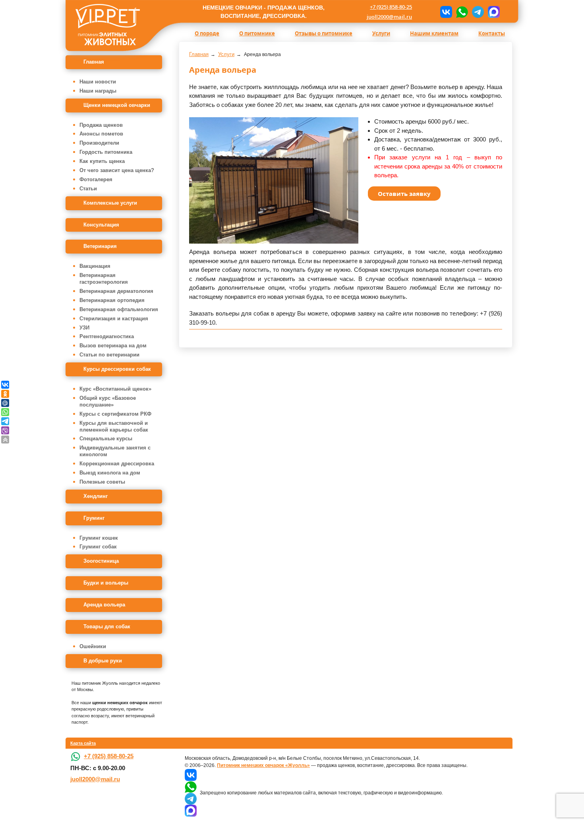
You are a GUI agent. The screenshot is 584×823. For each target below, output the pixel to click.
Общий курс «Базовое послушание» (107, 401)
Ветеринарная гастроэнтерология (103, 278)
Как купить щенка (102, 161)
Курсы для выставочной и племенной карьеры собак (113, 426)
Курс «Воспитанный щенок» (115, 389)
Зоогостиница (101, 561)
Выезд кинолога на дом (109, 473)
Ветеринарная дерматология (116, 291)
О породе (207, 33)
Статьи (88, 189)
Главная (93, 62)
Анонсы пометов (101, 134)
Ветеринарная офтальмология (118, 309)
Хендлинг (95, 496)
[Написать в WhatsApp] (462, 12)
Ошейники (92, 646)
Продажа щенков (101, 125)
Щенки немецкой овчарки (116, 105)
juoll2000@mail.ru (389, 16)
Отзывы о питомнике (323, 33)
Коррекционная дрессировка (116, 464)
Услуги (381, 33)
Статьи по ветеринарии (109, 355)
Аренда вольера (104, 605)
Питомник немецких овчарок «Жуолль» (263, 765)
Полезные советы (102, 482)
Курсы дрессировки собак (117, 369)
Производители (99, 143)
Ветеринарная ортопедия (112, 300)
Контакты (491, 33)
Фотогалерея (95, 179)
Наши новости (97, 82)
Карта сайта (83, 743)
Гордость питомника (105, 152)
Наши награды (97, 91)
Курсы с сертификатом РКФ (115, 414)
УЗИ (84, 328)
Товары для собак (106, 626)
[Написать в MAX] (494, 12)
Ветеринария (100, 246)
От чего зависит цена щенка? (116, 170)
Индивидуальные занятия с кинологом (115, 451)
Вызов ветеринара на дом (113, 346)
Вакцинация (94, 266)
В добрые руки (102, 661)
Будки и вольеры (105, 583)
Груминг (93, 518)
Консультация (101, 225)
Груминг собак (98, 547)
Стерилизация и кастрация (113, 318)
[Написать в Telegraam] (478, 12)
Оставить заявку (404, 194)
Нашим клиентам (434, 33)
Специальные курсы (105, 439)
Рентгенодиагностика (106, 336)
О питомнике (257, 33)
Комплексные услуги (110, 203)
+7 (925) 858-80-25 (391, 6)
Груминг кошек (98, 538)
